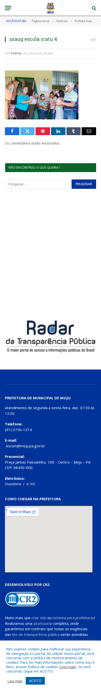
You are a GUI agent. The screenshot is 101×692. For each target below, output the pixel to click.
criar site (39, 617)
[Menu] (8, 8)
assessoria (42, 623)
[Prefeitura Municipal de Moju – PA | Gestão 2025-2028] (51, 8)
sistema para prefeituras (73, 617)
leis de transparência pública (36, 634)
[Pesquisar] (93, 8)
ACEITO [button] (35, 680)
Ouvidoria (13, 483)
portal (16, 53)
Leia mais (67, 666)
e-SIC (31, 483)
